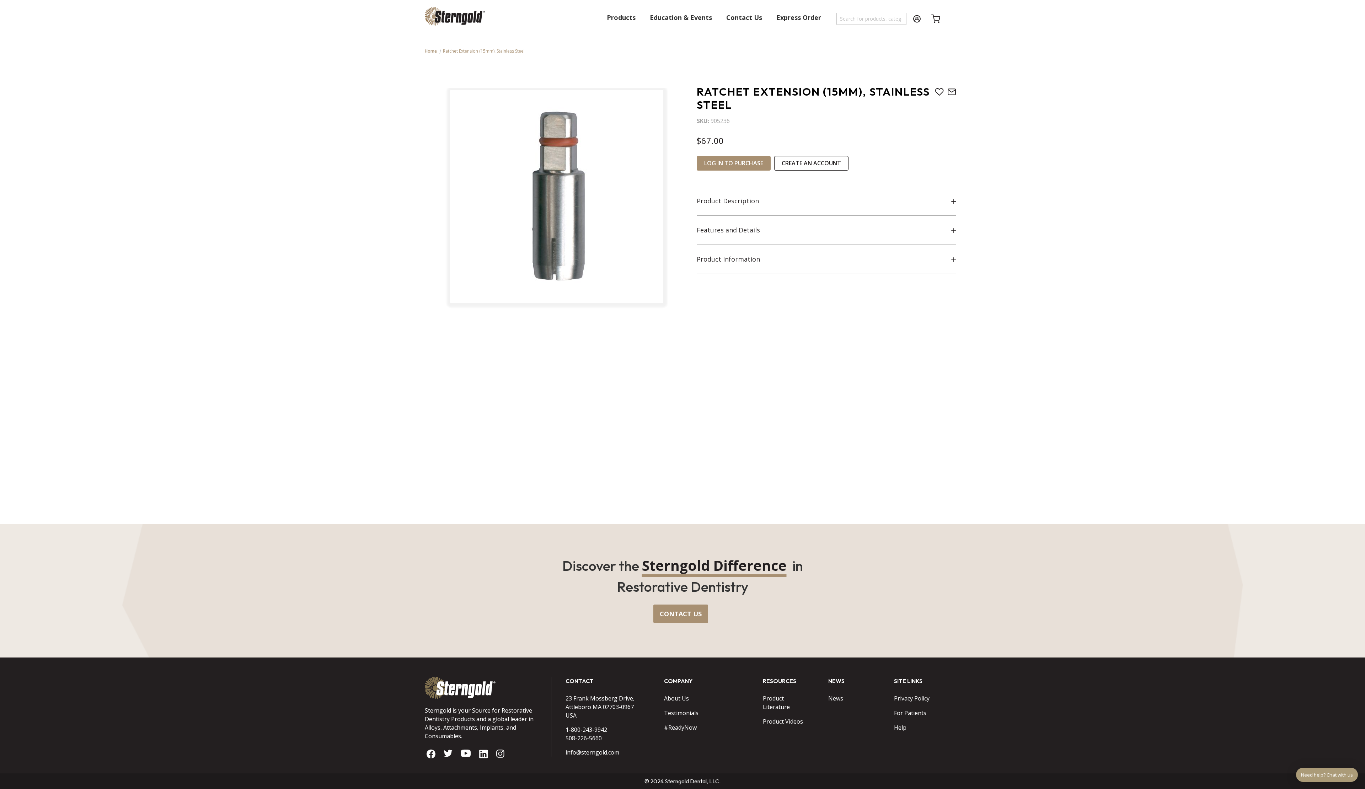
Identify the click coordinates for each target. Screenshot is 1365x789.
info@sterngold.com (592, 752)
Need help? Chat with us (1327, 775)
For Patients (910, 713)
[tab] (826, 201)
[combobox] (871, 18)
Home (431, 51)
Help (900, 727)
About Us (676, 698)
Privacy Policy (912, 698)
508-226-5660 (584, 738)
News (835, 698)
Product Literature (776, 702)
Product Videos (783, 721)
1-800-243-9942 (586, 730)
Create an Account (811, 163)
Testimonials (681, 713)
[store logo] (455, 20)
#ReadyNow (680, 727)
